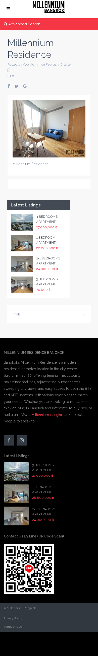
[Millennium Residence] (49, 128)
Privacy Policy (13, 618)
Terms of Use (13, 626)
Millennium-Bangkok (48, 415)
